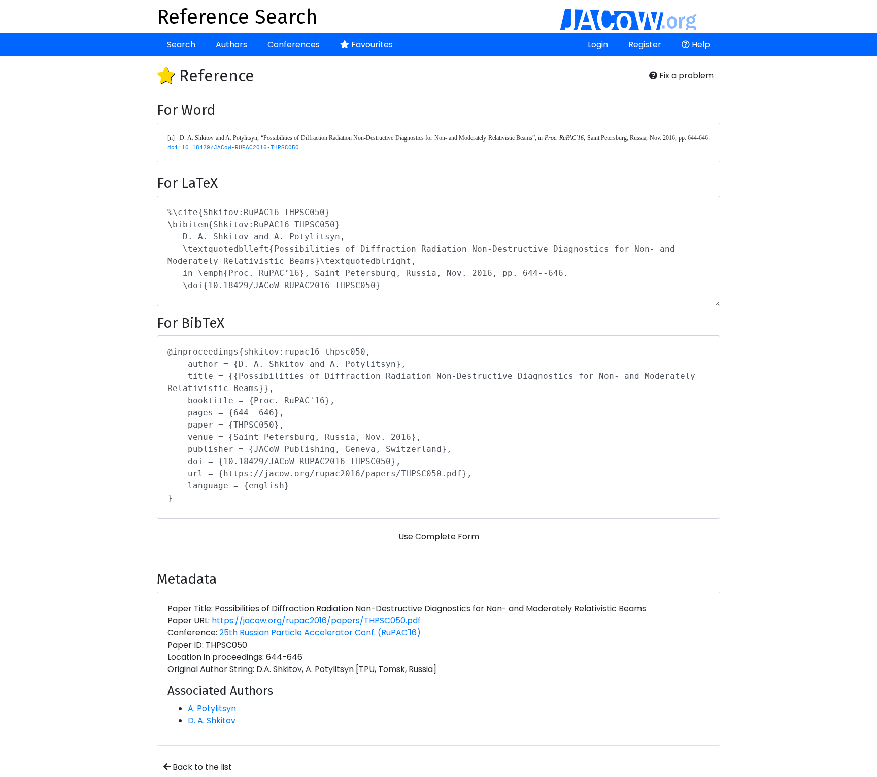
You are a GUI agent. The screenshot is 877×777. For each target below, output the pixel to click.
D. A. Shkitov (211, 720)
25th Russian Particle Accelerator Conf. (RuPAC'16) (320, 633)
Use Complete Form (438, 536)
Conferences (293, 44)
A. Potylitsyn (212, 708)
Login (598, 44)
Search (181, 44)
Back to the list (201, 767)
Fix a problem (685, 75)
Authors (231, 44)
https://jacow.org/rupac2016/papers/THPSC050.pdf (316, 620)
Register (644, 44)
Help (700, 44)
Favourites (371, 44)
